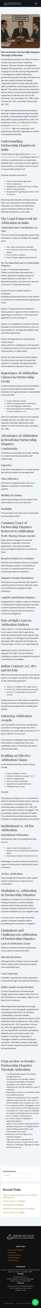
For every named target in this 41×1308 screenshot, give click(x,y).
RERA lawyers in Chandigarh (13, 1205)
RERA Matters (13, 1260)
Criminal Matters (14, 1258)
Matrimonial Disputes (16, 1250)
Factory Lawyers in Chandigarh (14, 1201)
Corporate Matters (15, 1255)
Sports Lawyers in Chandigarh (14, 1212)
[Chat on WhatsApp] (35, 1302)
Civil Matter (12, 1252)
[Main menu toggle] (36, 3)
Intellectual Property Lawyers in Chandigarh (19, 1209)
